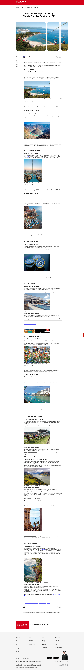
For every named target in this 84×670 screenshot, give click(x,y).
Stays (16, 640)
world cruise (27, 156)
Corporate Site (31, 640)
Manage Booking (57, 640)
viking (46, 603)
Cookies (55, 661)
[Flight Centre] (19, 634)
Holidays (17, 641)
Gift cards (43, 640)
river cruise (48, 602)
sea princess (28, 603)
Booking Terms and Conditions (28, 667)
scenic (56, 602)
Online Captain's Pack (45, 644)
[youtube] (25, 658)
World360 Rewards (44, 647)
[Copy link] (17, 64)
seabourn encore (35, 603)
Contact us (56, 641)
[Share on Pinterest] (17, 60)
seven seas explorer (42, 603)
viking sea (48, 603)
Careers (30, 641)
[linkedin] (23, 658)
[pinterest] (28, 658)
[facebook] (17, 658)
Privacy (56, 644)
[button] (83, 335)
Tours (16, 644)
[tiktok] (21, 658)
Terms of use (66, 661)
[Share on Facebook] (17, 58)
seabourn (31, 603)
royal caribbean (52, 602)
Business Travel (18, 648)
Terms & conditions (61, 661)
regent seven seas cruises (42, 602)
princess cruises (30, 602)
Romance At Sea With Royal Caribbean (30, 324)
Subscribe (43, 648)
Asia (43, 115)
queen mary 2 (36, 602)
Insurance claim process (58, 647)
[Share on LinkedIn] (17, 66)
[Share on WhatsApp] (17, 62)
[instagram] (19, 658)
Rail (16, 647)
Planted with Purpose (32, 644)
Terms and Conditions (18, 664)
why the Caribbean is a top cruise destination (52, 73)
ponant (27, 602)
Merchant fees (34, 666)
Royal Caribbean (42, 549)
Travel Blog (17, 651)
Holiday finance (44, 641)
